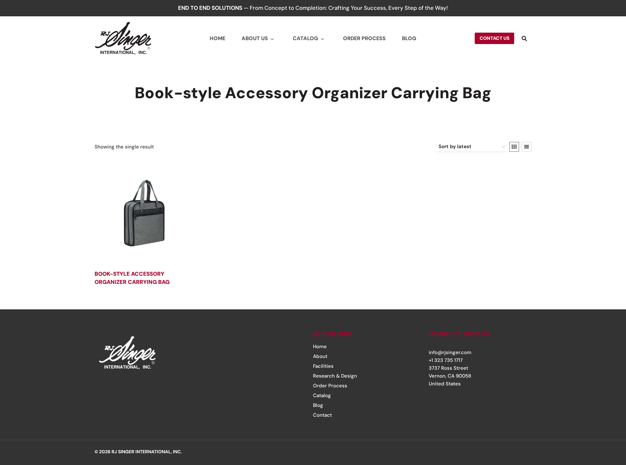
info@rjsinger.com (450, 352)
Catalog (305, 38)
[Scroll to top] (601, 420)
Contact (322, 415)
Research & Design (335, 376)
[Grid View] (514, 147)
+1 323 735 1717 (446, 360)
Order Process (364, 38)
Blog (409, 38)
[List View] (526, 147)
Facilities (323, 366)
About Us (255, 38)
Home (217, 38)
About (320, 356)
